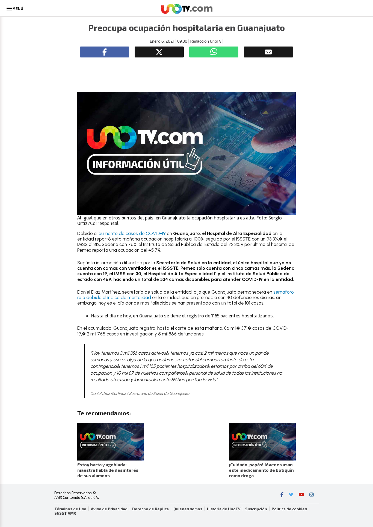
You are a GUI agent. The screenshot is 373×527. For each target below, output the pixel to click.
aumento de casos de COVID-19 (132, 233)
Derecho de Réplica (150, 509)
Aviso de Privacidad (109, 509)
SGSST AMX (65, 513)
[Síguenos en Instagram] (311, 495)
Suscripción (256, 509)
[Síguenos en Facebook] (282, 495)
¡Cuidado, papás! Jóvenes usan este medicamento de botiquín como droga (261, 470)
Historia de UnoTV (224, 509)
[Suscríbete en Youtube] (301, 495)
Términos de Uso (70, 509)
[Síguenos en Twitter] (291, 495)
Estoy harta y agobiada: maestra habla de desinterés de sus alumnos (107, 470)
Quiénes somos (187, 509)
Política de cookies (289, 509)
